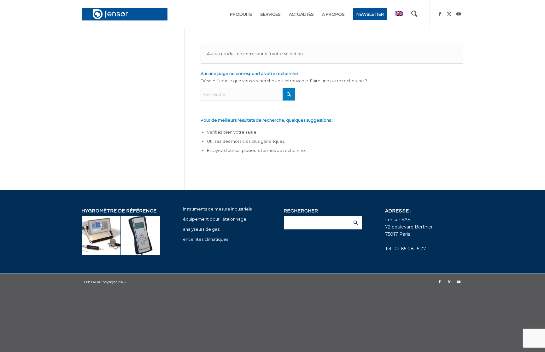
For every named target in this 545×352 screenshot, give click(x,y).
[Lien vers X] (449, 14)
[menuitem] (241, 14)
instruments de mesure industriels (217, 208)
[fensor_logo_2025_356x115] (124, 14)
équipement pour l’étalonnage (214, 219)
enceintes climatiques (205, 239)
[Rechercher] (414, 14)
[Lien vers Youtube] (458, 14)
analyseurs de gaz (201, 229)
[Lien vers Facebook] (439, 14)
